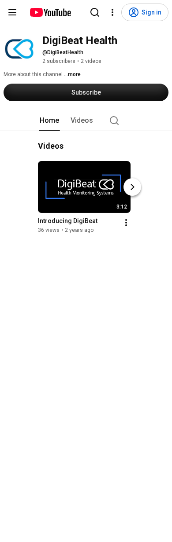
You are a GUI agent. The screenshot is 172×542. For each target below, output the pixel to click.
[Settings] (112, 12)
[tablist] (86, 120)
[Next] (132, 187)
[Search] (95, 12)
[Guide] (12, 12)
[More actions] (126, 222)
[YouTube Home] (50, 12)
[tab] (49, 120)
